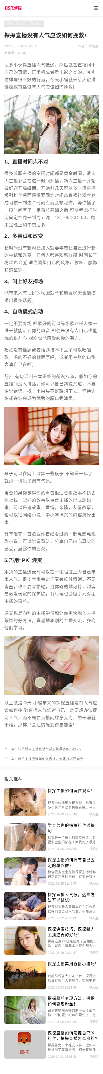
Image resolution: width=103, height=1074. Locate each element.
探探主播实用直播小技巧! (72, 964)
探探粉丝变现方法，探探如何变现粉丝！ (71, 1001)
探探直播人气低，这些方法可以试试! (71, 897)
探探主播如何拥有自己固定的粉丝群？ (71, 863)
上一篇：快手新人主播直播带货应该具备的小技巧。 (43, 749)
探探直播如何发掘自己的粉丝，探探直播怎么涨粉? (73, 1036)
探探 (24, 23)
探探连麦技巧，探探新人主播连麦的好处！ (71, 932)
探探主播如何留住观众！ (71, 791)
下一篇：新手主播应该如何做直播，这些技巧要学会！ (45, 759)
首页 (10, 23)
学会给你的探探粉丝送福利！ (71, 828)
